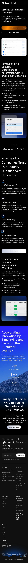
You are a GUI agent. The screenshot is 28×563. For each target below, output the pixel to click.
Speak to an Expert (14, 427)
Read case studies (14, 32)
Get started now (14, 28)
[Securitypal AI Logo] (9, 3)
